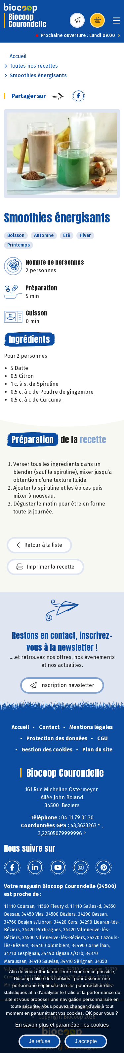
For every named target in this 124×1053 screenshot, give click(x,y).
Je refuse (39, 1041)
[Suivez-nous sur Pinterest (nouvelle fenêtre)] (103, 867)
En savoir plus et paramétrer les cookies (62, 1025)
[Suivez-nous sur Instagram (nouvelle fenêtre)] (80, 867)
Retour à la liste (43, 545)
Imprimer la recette (50, 567)
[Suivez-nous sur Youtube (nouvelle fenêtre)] (58, 867)
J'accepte (86, 1041)
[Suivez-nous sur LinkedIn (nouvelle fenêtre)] (35, 867)
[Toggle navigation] (116, 22)
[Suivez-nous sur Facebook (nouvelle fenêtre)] (12, 867)
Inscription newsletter (67, 685)
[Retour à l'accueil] (20, 8)
